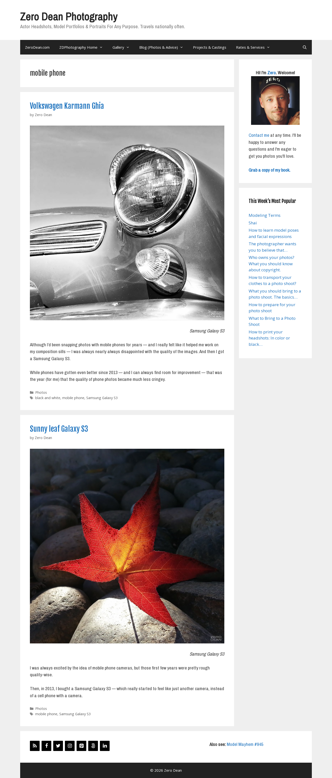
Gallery (118, 47)
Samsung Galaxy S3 (102, 397)
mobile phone (73, 397)
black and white (47, 397)
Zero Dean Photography (68, 16)
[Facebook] (46, 746)
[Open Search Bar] (304, 47)
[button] (127, 223)
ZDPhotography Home (78, 47)
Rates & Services (250, 47)
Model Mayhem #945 (245, 744)
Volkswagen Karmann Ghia (67, 105)
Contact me (259, 135)
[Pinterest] (81, 746)
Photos (41, 392)
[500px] (93, 746)
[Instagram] (70, 746)
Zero (271, 72)
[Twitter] (58, 746)
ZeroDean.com (37, 47)
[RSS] (35, 746)
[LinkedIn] (105, 746)
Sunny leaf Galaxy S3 (59, 428)
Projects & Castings (209, 47)
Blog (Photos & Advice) (158, 47)
